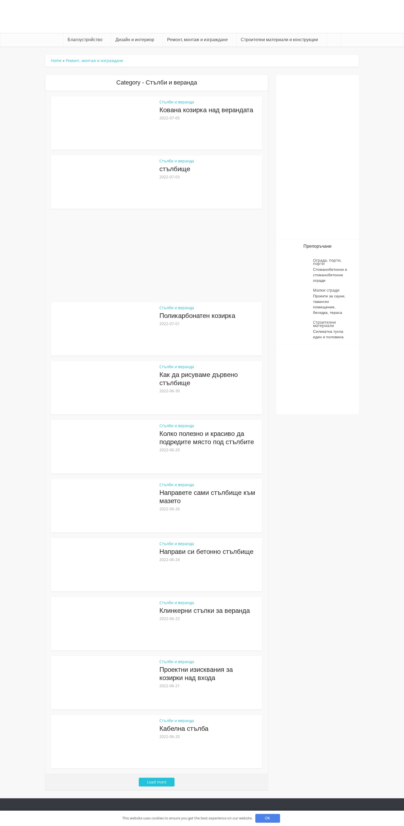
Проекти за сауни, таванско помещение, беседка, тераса (329, 304)
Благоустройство (85, 39)
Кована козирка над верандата (206, 110)
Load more (157, 782)
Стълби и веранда (176, 102)
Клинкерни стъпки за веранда (204, 610)
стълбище (174, 169)
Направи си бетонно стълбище (206, 551)
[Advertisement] (157, 255)
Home (56, 60)
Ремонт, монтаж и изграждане (197, 39)
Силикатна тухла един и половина (328, 334)
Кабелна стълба (183, 728)
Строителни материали (324, 324)
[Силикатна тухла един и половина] (297, 330)
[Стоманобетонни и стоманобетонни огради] (297, 268)
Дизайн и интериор (134, 39)
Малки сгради (326, 290)
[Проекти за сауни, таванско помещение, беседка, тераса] (297, 298)
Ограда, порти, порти (327, 262)
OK (267, 818)
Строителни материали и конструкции (279, 39)
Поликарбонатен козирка (197, 315)
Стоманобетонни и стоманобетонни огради (330, 275)
